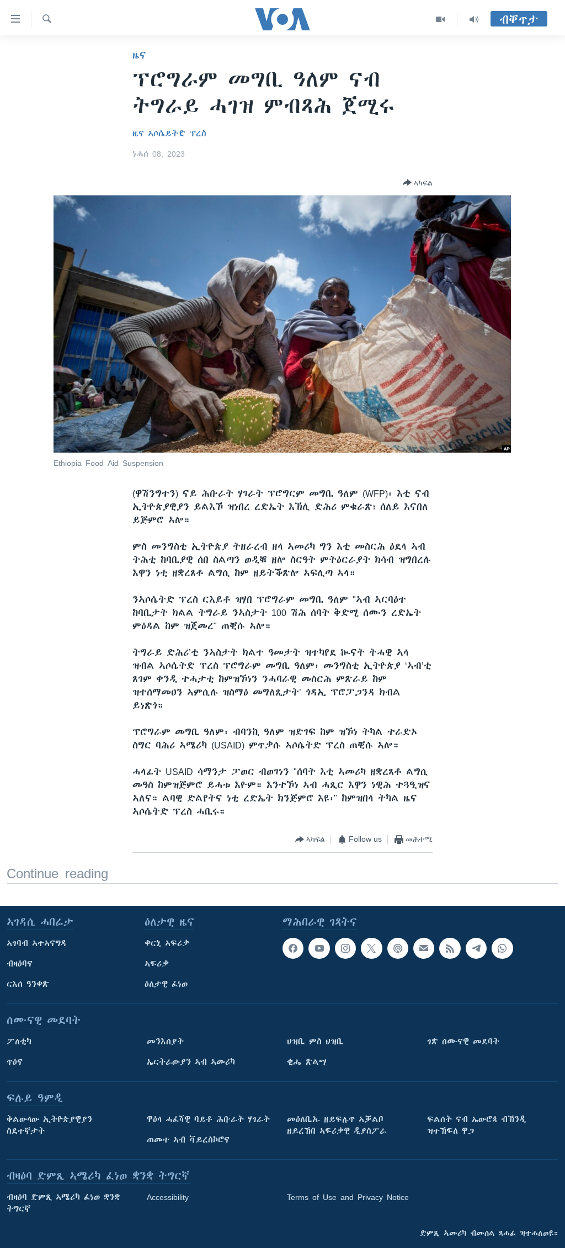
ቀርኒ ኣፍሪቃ (167, 943)
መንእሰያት (165, 1042)
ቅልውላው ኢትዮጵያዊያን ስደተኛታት (49, 1125)
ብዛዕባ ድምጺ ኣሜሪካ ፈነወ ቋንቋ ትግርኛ (63, 1203)
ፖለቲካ (19, 1042)
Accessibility (168, 1197)
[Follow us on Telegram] (476, 948)
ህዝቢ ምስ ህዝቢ (315, 1042)
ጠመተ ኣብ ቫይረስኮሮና (188, 1140)
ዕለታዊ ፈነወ (166, 984)
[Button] (418, 182)
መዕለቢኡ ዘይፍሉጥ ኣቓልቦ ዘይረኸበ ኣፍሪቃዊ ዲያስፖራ (336, 1125)
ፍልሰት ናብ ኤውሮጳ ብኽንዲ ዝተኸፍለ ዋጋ (476, 1125)
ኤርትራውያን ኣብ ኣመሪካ (191, 1062)
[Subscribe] (423, 948)
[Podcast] (397, 948)
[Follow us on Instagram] (345, 948)
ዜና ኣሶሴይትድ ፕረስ (169, 134)
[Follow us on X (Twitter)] (371, 948)
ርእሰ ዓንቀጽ (28, 984)
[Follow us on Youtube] (318, 948)
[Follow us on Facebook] (292, 948)
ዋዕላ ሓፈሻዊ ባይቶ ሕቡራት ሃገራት (208, 1119)
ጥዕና (15, 1062)
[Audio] (474, 19)
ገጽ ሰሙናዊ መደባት (463, 1042)
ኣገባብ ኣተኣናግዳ (37, 943)
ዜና (139, 55)
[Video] (440, 19)
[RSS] (449, 948)
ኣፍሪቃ (157, 964)
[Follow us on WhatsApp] (502, 948)
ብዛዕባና (20, 964)
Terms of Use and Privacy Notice (348, 1197)
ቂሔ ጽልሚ (307, 1062)
